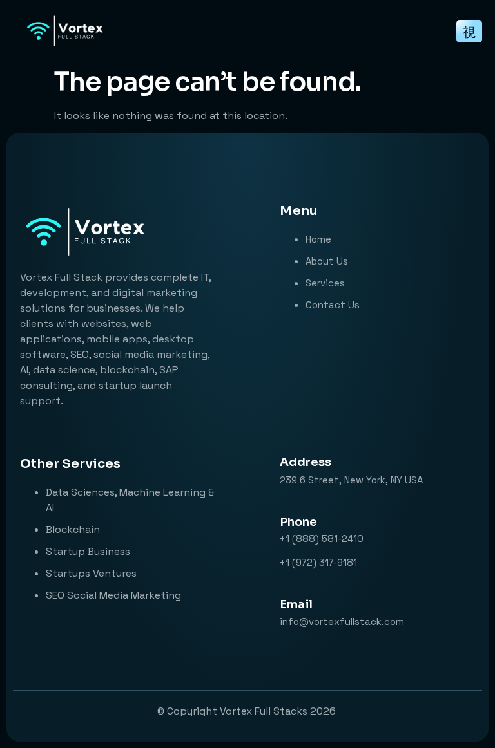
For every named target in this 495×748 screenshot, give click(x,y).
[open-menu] (469, 31)
